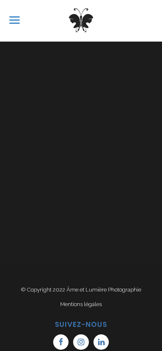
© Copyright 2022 (43, 290)
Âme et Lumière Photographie (103, 290)
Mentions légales (81, 304)
